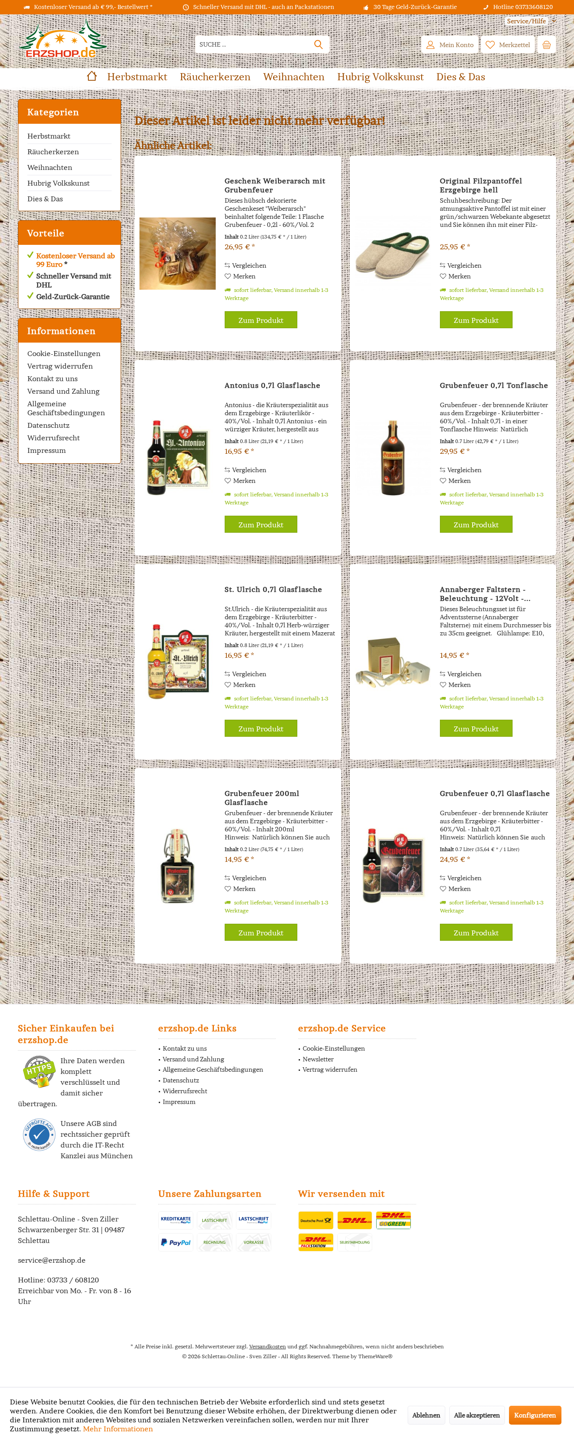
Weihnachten (49, 167)
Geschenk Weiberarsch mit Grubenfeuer (275, 185)
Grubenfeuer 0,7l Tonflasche (494, 385)
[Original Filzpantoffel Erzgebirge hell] (393, 253)
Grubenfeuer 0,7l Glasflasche (495, 793)
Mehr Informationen (118, 1428)
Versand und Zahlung (63, 391)
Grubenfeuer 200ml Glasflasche (262, 798)
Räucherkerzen (53, 151)
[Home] (92, 77)
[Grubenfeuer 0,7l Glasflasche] (393, 866)
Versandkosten (267, 1346)
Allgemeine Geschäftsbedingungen (66, 408)
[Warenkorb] (546, 44)
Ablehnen (426, 1415)
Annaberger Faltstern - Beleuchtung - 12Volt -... (485, 594)
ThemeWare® (375, 1356)
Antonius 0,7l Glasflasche (273, 385)
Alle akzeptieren (477, 1415)
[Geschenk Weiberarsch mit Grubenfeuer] (177, 253)
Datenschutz (48, 425)
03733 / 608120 (73, 1279)
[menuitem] (527, 21)
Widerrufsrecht (53, 437)
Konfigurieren (535, 1415)
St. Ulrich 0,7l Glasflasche (273, 589)
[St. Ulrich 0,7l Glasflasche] (177, 662)
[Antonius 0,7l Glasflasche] (177, 457)
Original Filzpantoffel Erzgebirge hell (481, 185)
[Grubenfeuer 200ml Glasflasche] (177, 866)
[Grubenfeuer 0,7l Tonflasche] (393, 457)
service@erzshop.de (52, 1260)
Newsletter (318, 1059)
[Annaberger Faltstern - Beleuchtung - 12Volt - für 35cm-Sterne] (393, 662)
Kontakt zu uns (52, 378)
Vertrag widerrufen (60, 365)
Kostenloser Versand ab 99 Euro (75, 260)
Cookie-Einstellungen (63, 353)
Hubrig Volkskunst (58, 182)
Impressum (46, 450)
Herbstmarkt (48, 135)
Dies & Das (45, 198)
